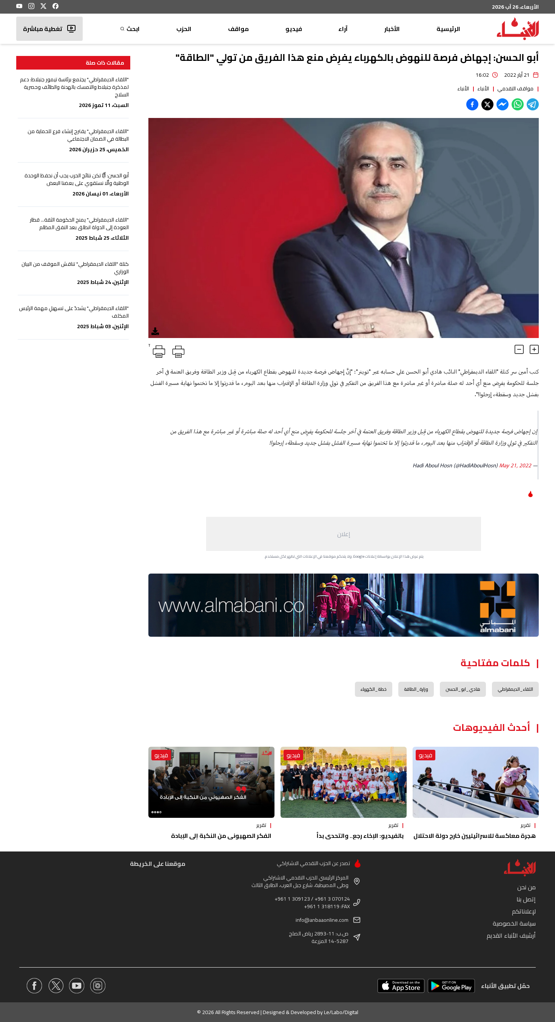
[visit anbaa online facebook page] (34, 986)
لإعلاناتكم (524, 911)
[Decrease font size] (519, 349)
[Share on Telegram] (533, 104)
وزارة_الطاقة (416, 689)
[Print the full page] (177, 350)
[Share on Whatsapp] (518, 104)
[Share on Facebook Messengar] (502, 104)
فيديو (293, 29)
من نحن (526, 887)
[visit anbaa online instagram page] (98, 986)
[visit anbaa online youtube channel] (77, 986)
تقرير (525, 825)
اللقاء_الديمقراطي (515, 689)
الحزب (183, 29)
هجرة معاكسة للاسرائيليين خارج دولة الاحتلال (474, 835)
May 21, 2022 (515, 466)
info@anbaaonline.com (322, 920)
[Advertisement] (343, 534)
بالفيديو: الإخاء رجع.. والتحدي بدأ (360, 835)
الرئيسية (448, 29)
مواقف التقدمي (515, 88)
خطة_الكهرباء (374, 689)
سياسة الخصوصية (514, 923)
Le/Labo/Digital (341, 1012)
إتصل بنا (526, 899)
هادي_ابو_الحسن (463, 689)
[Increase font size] (534, 349)
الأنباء (483, 88)
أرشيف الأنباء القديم (511, 935)
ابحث (133, 29)
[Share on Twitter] (487, 104)
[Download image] (155, 331)
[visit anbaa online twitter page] (55, 986)
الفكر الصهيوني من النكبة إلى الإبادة (221, 835)
